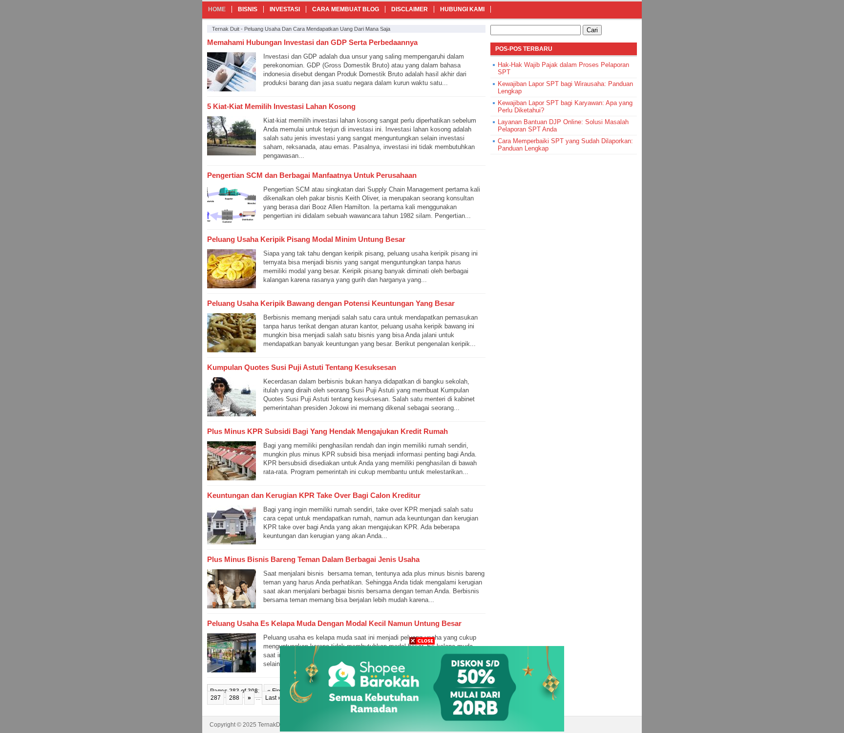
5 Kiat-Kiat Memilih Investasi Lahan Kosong (281, 106)
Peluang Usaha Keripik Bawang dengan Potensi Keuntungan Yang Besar (331, 303)
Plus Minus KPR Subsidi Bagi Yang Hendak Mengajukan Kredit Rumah (327, 431)
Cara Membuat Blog (345, 9)
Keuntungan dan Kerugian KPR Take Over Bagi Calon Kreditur (314, 495)
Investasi (285, 9)
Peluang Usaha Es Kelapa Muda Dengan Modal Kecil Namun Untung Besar (334, 623)
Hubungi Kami (462, 9)
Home (217, 9)
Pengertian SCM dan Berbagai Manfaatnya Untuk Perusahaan (312, 175)
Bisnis (247, 9)
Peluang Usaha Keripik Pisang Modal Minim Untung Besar (306, 239)
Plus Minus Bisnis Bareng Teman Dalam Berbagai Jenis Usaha (313, 559)
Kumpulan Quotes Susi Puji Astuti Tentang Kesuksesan (301, 367)
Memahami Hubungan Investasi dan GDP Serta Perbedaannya (312, 42)
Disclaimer (409, 9)
